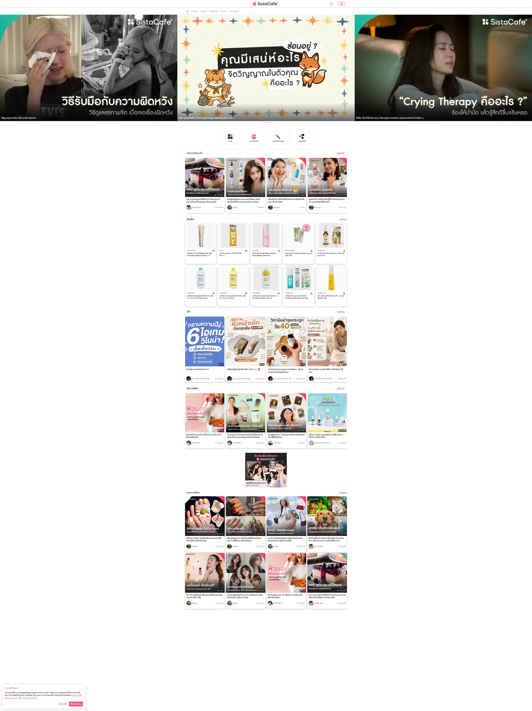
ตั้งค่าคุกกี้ (63, 704)
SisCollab (234, 11)
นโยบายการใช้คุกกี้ (29, 698)
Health (203, 11)
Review (224, 11)
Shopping (213, 11)
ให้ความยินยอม (76, 704)
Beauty (194, 11)
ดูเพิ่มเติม (341, 153)
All (187, 11)
